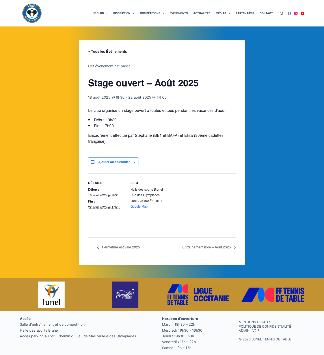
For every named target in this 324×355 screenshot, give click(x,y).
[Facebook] (289, 13)
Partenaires (245, 13)
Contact (266, 13)
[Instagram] (296, 13)
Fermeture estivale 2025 (120, 247)
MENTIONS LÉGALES (255, 322)
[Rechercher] (281, 13)
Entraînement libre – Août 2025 (207, 247)
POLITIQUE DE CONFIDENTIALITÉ (265, 326)
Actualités (201, 13)
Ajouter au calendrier (114, 162)
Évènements (179, 13)
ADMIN (244, 331)
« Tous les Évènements (107, 51)
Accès (25, 318)
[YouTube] (302, 13)
